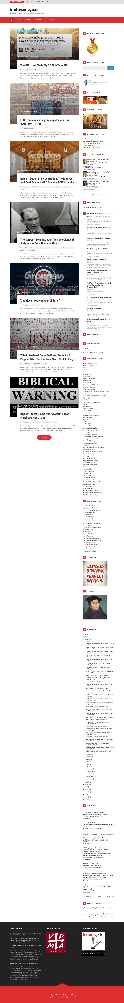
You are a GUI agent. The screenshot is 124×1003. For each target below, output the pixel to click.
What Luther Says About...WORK (97, 249)
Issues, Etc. (86, 413)
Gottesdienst (87, 406)
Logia (84, 421)
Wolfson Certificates (89, 551)
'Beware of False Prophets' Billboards (98, 238)
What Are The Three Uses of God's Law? (99, 227)
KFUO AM (86, 419)
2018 (86, 787)
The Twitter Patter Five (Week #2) (97, 720)
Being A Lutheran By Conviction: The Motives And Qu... (98, 743)
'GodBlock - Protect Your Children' (40, 300)
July (87, 766)
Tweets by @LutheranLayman (92, 207)
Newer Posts (87, 896)
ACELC (25, 247)
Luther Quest (87, 424)
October (89, 774)
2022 (86, 797)
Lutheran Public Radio (90, 428)
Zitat (23, 189)
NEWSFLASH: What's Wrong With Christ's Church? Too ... (99, 678)
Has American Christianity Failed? (93, 173)
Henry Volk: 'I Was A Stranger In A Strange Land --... (99, 652)
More (45, 437)
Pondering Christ (88, 529)
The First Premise (88, 475)
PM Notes (86, 445)
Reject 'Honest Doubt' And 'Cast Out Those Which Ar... (99, 729)
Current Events (27, 69)
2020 (86, 792)
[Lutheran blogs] (92, 57)
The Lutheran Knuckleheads (92, 540)
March (88, 757)
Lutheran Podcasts (31, 250)
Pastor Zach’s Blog (89, 441)
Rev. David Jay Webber (90, 458)
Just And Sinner (88, 417)
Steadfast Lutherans (89, 462)
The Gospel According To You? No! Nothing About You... (99, 710)
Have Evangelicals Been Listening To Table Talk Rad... (100, 703)
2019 (86, 789)
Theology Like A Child (90, 545)
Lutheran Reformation (90, 430)
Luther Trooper (88, 516)
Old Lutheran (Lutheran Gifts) (92, 527)
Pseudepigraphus (88, 449)
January (89, 641)
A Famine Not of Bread (90, 363)
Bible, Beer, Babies (89, 508)
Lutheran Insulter (88, 519)
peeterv (91, 916)
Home (18, 20)
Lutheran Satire (88, 432)
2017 (86, 784)
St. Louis (85, 348)
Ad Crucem (86, 370)
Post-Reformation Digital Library (93, 447)
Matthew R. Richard (93, 186)
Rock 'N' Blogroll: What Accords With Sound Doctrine (100, 695)
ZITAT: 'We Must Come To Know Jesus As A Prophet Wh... (100, 733)
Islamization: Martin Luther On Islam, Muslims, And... (98, 668)
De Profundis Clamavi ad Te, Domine (94, 396)
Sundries (85, 467)
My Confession (39, 20)
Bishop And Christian (89, 378)
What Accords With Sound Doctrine (94, 549)
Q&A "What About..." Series (91, 147)
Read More (86, 818)
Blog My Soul (87, 380)
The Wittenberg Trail (89, 542)
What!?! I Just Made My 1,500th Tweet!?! (43, 65)
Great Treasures (88, 408)
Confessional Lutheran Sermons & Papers (96, 391)
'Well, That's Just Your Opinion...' (96, 726)
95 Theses (86, 139)
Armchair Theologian (89, 506)
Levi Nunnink (87, 514)
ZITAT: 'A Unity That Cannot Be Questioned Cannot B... (100, 672)
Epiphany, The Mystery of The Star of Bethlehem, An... (98, 656)
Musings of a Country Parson (92, 439)
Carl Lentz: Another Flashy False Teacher (99, 298)
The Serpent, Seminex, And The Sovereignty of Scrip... (100, 739)
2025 (86, 799)
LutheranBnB (87, 525)
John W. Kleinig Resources (91, 415)
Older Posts (110, 896)
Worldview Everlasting (90, 495)
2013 (86, 634)
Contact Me (52, 20)
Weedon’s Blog (87, 486)
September (90, 771)
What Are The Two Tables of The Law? (98, 217)
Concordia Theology (89, 387)
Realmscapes (87, 532)
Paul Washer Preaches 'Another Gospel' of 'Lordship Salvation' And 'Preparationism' (99, 285)
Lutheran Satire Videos (90, 434)
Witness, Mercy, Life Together (92, 493)
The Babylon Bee (88, 536)
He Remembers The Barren (91, 510)
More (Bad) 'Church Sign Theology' (97, 707)
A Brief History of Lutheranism (96, 259)
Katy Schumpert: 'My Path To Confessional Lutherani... (99, 648)
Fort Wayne (86, 350)
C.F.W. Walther (36, 186)
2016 (86, 782)
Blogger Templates (53, 997)
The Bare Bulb (87, 473)
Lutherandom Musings (28, 128)
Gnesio (85, 404)
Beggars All (86, 376)
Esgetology (86, 398)
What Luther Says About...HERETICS (97, 675)
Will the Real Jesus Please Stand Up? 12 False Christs (93, 183)
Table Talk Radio (88, 471)
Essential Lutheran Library (91, 143)
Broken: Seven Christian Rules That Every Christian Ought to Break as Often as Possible (98, 162)
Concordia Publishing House (92, 385)
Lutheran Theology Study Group (93, 437)
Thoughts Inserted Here (90, 547)
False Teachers (57, 186)
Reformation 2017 (88, 454)
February (89, 754)
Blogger (104, 916)
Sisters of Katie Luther (90, 534)
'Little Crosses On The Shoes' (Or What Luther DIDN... (98, 699)
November (89, 776)
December (89, 779)
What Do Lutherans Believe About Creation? (100, 717)
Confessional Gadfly (89, 389)
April (88, 759)
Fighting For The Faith (90, 400)
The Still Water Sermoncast (91, 480)
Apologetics (26, 186)
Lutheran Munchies (89, 521)
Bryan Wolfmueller (93, 175)
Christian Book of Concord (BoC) (93, 141)
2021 (86, 794)
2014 (86, 636)
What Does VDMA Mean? (94, 308)
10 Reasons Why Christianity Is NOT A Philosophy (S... (98, 723)
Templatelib (73, 997)
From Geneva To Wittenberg (92, 402)
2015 (86, 639)
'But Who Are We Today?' (41, 1)
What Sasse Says (88, 488)
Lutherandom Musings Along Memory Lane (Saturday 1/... (100, 644)
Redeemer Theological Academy (93, 452)
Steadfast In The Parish (90, 460)
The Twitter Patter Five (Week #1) (97, 688)
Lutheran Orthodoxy (89, 426)
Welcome (27, 20)
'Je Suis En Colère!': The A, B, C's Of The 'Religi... (99, 664)
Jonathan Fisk (88, 166)
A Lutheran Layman (24, 9)
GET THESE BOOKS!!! (98, 155)
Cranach (85, 393)
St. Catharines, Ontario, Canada (93, 352)
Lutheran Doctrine (37, 69)
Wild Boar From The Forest (91, 490)
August (88, 769)
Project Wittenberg (89, 145)
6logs (67, 997)
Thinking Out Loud (89, 484)
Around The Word (88, 372)
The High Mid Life (89, 477)
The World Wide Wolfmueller (92, 482)
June (88, 764)
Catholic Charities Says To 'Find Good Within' (98, 691)
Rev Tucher (86, 456)
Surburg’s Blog (87, 469)
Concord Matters (88, 383)
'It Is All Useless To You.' (94, 682)
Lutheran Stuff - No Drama (91, 523)
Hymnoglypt (87, 411)
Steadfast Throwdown (90, 465)
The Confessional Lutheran (91, 538)
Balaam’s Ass (87, 374)
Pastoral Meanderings (90, 443)
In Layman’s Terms (89, 512)
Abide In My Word (88, 365)
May (88, 761)
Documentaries (53, 247)
